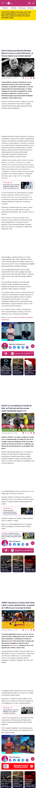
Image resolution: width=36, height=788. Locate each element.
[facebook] (25, 78)
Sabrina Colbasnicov (17, 344)
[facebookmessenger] (23, 78)
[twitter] (28, 78)
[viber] (34, 78)
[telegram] (31, 78)
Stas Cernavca (14, 541)
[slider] (18, 339)
